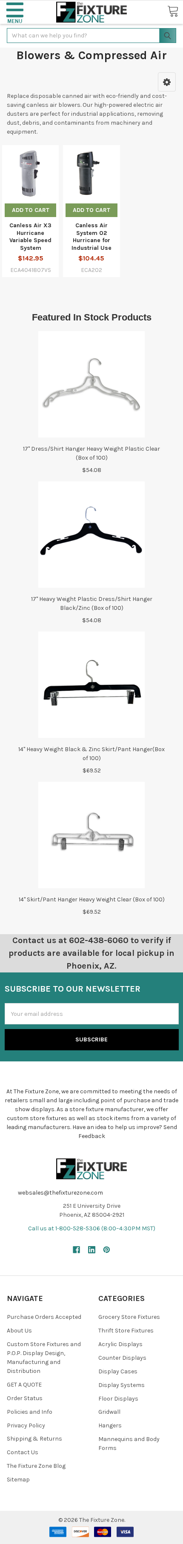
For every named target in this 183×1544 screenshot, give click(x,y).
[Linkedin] (91, 1249)
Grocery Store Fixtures (129, 1317)
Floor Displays (118, 1398)
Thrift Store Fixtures (126, 1330)
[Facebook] (76, 1249)
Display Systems (121, 1385)
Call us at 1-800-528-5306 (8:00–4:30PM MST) (91, 1228)
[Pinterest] (106, 1249)
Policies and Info (29, 1411)
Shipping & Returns (34, 1438)
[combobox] (91, 35)
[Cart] (173, 11)
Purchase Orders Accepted (44, 1317)
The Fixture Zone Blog (36, 1466)
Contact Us (22, 1452)
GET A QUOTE (24, 1384)
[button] (15, 12)
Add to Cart (30, 210)
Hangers (110, 1425)
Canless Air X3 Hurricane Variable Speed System (30, 237)
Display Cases (117, 1371)
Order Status (25, 1398)
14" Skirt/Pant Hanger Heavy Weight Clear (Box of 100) (92, 899)
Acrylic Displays (120, 1344)
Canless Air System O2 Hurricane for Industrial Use (91, 237)
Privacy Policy (26, 1425)
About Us (19, 1330)
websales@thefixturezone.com (60, 1192)
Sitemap (18, 1479)
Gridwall (109, 1411)
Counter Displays (122, 1357)
